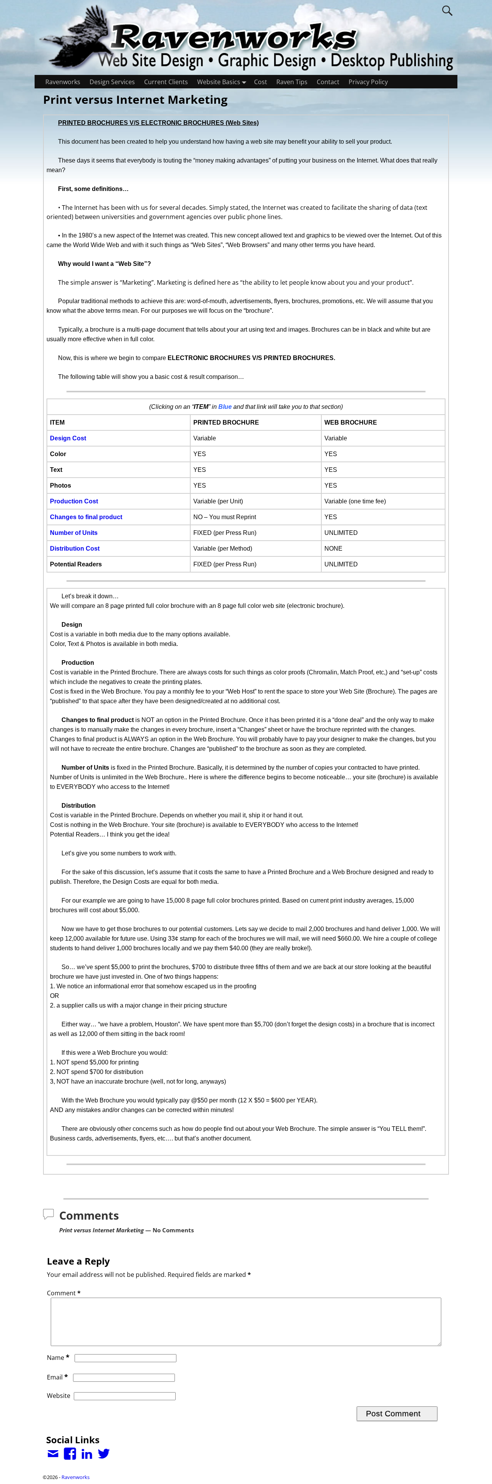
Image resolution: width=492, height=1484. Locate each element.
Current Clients (166, 82)
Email (57, 1377)
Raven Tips (292, 82)
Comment (64, 1293)
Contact (328, 82)
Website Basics (218, 82)
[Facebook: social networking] (70, 1450)
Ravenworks (62, 82)
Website (58, 1395)
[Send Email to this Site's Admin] (54, 1450)
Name (58, 1357)
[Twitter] (104, 1450)
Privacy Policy (368, 82)
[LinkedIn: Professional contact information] (87, 1450)
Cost (260, 82)
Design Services (112, 82)
